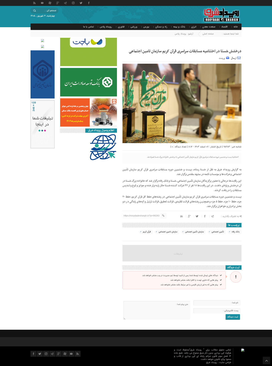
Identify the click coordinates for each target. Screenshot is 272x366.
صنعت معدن (208, 27)
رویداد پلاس (106, 27)
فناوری (121, 27)
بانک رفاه (236, 231)
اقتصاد (224, 27)
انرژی (193, 27)
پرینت (222, 57)
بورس (146, 27)
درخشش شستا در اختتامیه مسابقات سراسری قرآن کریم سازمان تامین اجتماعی (185, 51)
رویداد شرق (212, 362)
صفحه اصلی (208, 34)
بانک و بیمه (179, 27)
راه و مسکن (161, 27)
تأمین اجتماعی (217, 231)
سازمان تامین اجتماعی (168, 231)
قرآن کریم (147, 231)
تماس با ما (88, 27)
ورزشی (133, 27)
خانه (236, 27)
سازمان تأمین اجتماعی (194, 231)
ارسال (233, 58)
